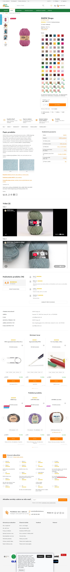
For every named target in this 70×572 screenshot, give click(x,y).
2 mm (50, 372)
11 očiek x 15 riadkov (62, 154)
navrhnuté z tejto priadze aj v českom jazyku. (16, 174)
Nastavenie (21, 570)
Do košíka (57, 104)
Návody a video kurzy (22, 1)
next (66, 359)
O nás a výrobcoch (6, 1)
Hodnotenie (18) (16, 126)
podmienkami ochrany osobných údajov (49, 502)
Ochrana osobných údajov (8, 541)
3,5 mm (10, 372)
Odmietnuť (40, 556)
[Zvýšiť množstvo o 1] (47, 105)
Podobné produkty (42, 126)
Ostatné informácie (24, 126)
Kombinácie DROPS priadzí (24, 530)
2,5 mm (53, 372)
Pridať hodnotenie (14, 289)
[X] (58, 513)
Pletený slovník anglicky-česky (25, 541)
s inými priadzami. (12, 177)
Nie (65, 161)
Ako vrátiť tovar (6, 528)
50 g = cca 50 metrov (62, 146)
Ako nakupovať (13, 1)
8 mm (65, 150)
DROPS (55, 108)
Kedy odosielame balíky (24, 528)
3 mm (7, 372)
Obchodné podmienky (7, 538)
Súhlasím (49, 556)
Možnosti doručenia (63, 94)
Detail (13, 380)
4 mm (14, 372)
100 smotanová (30, 430)
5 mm (39, 372)
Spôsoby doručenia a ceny (8, 533)
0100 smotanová (12, 430)
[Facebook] (55, 513)
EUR (50, 1)
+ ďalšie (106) (5, 44)
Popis (4, 126)
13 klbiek (64, 158)
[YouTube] (63, 513)
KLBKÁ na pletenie (62, 138)
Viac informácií (44, 29)
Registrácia (64, 1)
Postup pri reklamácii (7, 530)
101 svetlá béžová (37, 430)
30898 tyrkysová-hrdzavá (55, 430)
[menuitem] (6, 10)
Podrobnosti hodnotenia (55, 22)
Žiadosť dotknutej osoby (7, 544)
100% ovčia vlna (63, 143)
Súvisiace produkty (34, 126)
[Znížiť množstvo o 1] (44, 105)
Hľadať (43, 5)
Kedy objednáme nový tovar (8, 536)
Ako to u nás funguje (23, 525)
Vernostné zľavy (22, 536)
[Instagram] (60, 513)
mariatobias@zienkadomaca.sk (36, 512)
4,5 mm (17, 372)
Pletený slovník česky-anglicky (25, 544)
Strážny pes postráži (23, 538)
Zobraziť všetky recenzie (48, 302)
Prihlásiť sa (63, 499)
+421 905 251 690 (35, 514)
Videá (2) (8, 126)
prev (3, 359)
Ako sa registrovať (6, 525)
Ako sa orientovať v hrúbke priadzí (26, 533)
